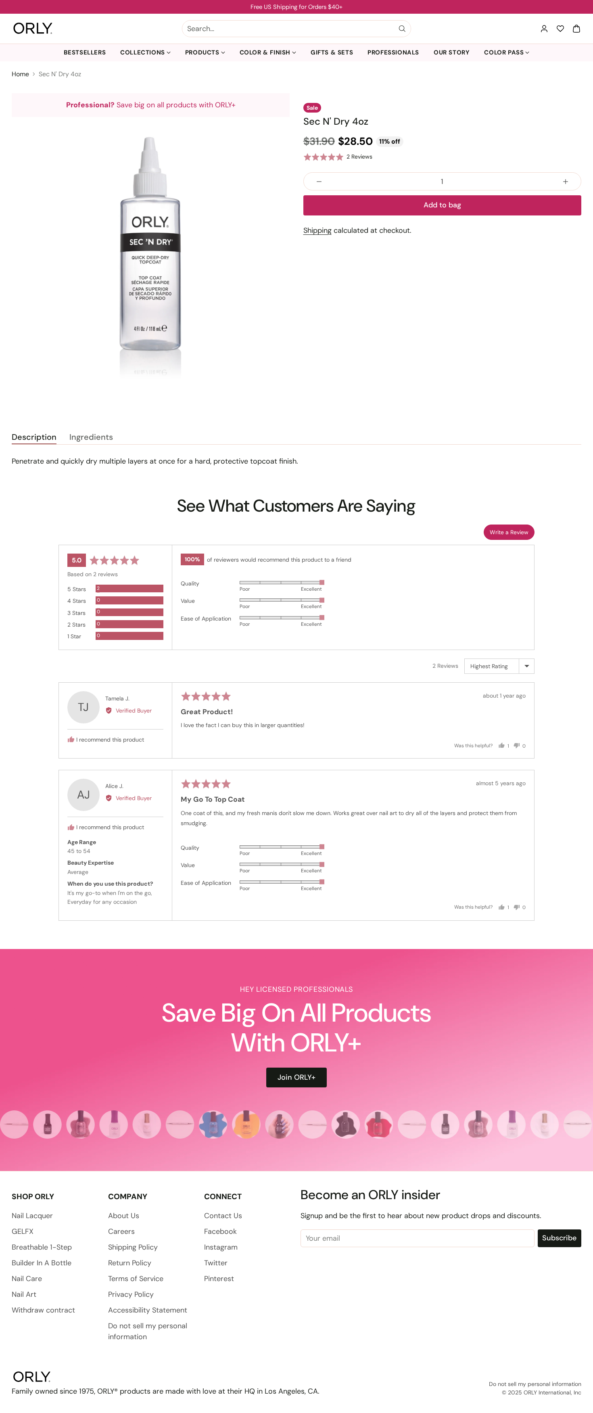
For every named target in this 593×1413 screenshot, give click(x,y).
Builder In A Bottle (41, 1263)
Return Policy (129, 1263)
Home (20, 74)
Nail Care (27, 1278)
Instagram (221, 1247)
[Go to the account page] (544, 28)
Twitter (216, 1263)
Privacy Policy (131, 1294)
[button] (576, 28)
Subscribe (559, 1238)
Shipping (317, 230)
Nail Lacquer (32, 1216)
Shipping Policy (133, 1247)
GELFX (22, 1231)
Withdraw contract (43, 1310)
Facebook (220, 1231)
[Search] (402, 28)
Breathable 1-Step (42, 1247)
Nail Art (24, 1294)
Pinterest (219, 1278)
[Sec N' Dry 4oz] (151, 256)
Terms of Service (135, 1278)
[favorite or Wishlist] (560, 29)
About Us (123, 1216)
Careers (121, 1231)
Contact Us (223, 1216)
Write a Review (509, 532)
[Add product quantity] (565, 181)
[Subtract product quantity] (319, 181)
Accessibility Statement (147, 1310)
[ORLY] (33, 29)
